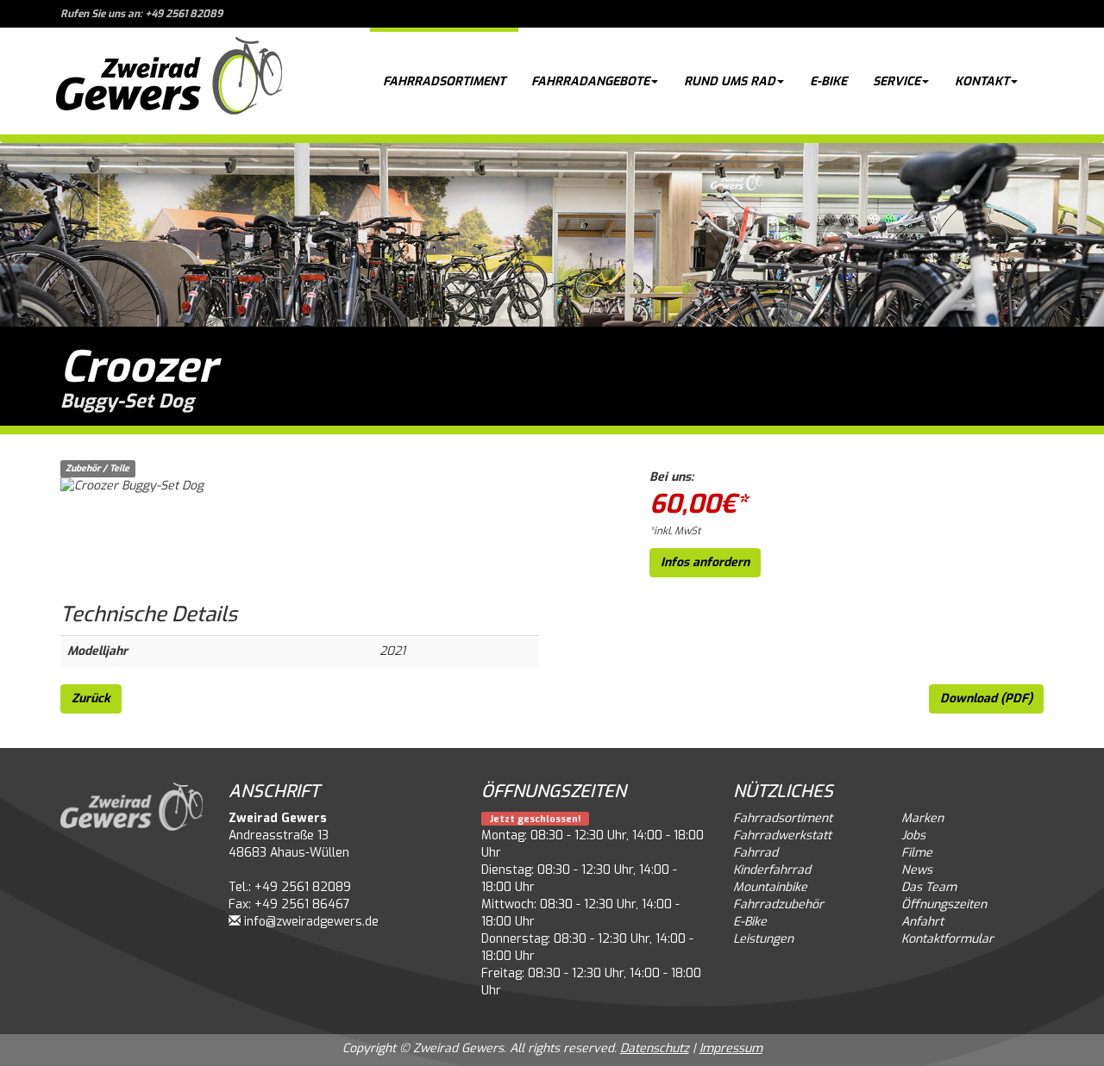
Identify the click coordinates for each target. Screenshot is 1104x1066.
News (916, 870)
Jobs (913, 835)
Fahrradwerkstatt (782, 835)
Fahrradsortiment (444, 81)
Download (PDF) (986, 698)
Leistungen (763, 939)
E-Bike (828, 81)
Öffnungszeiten (944, 904)
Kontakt (982, 81)
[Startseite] (169, 81)
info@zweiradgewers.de (311, 921)
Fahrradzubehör (778, 904)
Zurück (91, 698)
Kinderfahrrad (772, 870)
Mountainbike (770, 887)
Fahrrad (755, 853)
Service (896, 81)
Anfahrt (922, 921)
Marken (922, 818)
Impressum (730, 1048)
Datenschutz (654, 1048)
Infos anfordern (705, 562)
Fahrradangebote (590, 81)
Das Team (929, 887)
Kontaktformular (947, 939)
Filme (916, 853)
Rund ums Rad (729, 81)
